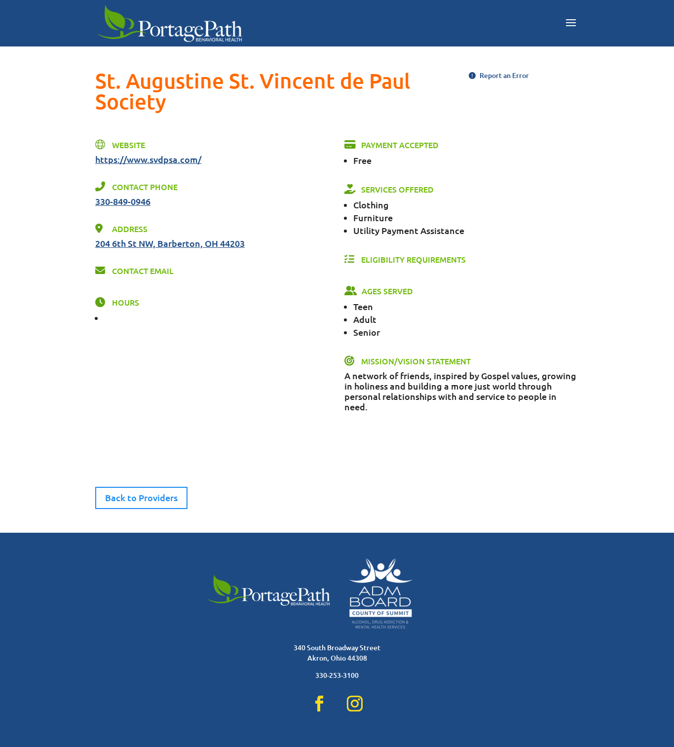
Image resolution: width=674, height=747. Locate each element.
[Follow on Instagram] (355, 703)
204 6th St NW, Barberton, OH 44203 (170, 243)
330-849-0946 (122, 201)
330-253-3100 (337, 675)
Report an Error (503, 75)
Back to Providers (141, 497)
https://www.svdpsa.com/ (148, 159)
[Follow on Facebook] (319, 703)
